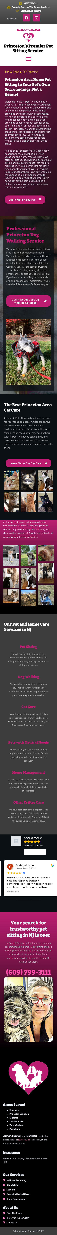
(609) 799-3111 (28, 972)
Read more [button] (11, 891)
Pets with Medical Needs (28, 742)
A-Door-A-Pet (28, 30)
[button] (28, 59)
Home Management (28, 772)
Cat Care (28, 707)
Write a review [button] (35, 851)
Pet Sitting (28, 647)
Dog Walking (28, 677)
